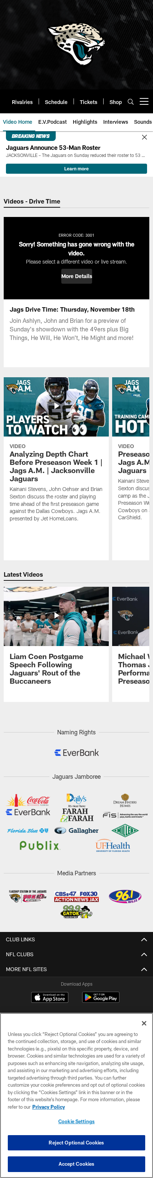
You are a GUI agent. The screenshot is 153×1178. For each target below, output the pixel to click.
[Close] (144, 138)
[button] (76, 276)
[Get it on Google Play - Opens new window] (101, 1001)
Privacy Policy (48, 1107)
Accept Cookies (77, 1164)
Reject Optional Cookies (76, 1143)
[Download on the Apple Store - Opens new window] (50, 998)
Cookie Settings (76, 1121)
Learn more (76, 168)
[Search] (131, 102)
